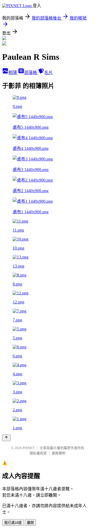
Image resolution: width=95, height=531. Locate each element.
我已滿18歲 (13, 523)
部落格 (31, 72)
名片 (48, 72)
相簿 (13, 72)
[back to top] (6, 438)
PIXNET (29, 448)
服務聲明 (58, 453)
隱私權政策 (38, 453)
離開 (30, 523)
